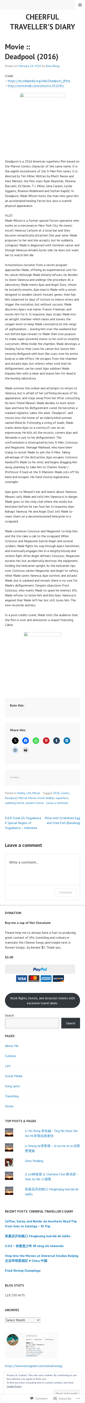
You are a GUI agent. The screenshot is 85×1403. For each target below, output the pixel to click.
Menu (80, 5)
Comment (65, 892)
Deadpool (11, 798)
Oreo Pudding (34, 1161)
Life (28, 793)
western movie (34, 803)
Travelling (12, 1096)
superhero (62, 798)
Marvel (23, 798)
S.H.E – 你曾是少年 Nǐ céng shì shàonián (34, 1246)
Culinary (10, 1056)
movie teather (45, 798)
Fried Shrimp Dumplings (23, 1270)
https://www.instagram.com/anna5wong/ (34, 1366)
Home (9, 1106)
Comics (65, 793)
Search (9, 1015)
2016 (56, 793)
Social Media (13, 1076)
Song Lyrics (12, 1086)
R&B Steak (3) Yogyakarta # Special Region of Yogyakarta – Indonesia (23, 823)
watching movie (14, 803)
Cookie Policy (14, 1386)
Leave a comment (57, 803)
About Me (12, 1046)
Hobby (21, 793)
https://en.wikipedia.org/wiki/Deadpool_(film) (39, 81)
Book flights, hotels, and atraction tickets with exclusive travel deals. (42, 1000)
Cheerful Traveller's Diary (42, 21)
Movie (36, 793)
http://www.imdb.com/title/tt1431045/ (36, 86)
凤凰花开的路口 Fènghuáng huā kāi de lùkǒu (37, 1236)
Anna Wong (52, 66)
